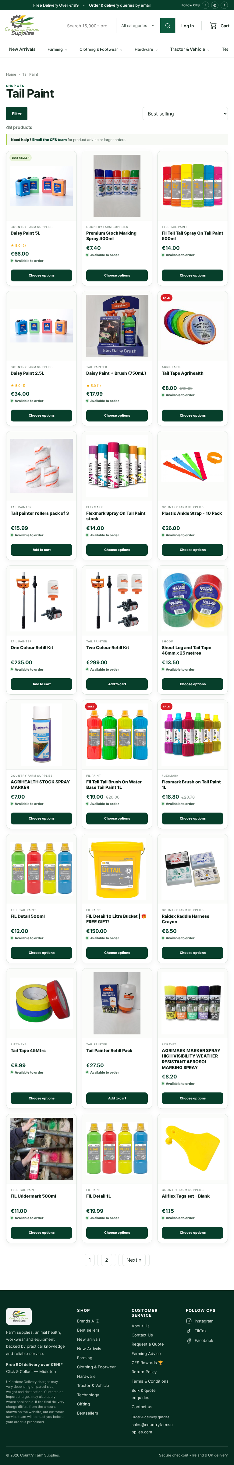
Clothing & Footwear (96, 1366)
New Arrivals (22, 49)
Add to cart (42, 550)
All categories (134, 25)
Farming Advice (146, 1353)
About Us (141, 1325)
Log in (187, 25)
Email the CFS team (49, 139)
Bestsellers (87, 1413)
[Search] (167, 25)
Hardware (86, 1376)
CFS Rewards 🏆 (147, 1362)
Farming (84, 1357)
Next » (134, 1260)
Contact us (142, 1406)
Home (11, 74)
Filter (17, 113)
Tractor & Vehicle (190, 49)
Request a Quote (148, 1344)
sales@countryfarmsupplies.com (152, 1428)
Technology (88, 1394)
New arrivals (89, 1339)
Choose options (42, 275)
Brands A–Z (88, 1321)
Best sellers (88, 1330)
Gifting (83, 1403)
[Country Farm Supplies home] (30, 25)
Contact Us (142, 1335)
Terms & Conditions (150, 1381)
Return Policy (144, 1371)
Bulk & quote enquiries (144, 1394)
